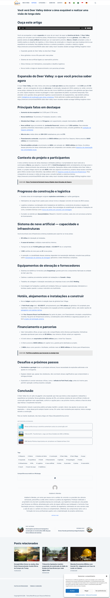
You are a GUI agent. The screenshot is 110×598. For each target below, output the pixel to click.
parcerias (67, 463)
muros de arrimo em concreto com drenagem (57, 209)
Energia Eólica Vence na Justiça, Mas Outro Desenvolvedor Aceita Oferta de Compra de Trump (26, 566)
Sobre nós (52, 2)
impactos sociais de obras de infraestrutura (72, 172)
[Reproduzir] (20, 28)
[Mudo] (85, 28)
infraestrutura (22, 463)
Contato (59, 2)
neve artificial (49, 463)
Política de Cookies (80, 595)
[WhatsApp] (55, 478)
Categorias (42, 2)
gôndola (60, 459)
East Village (74, 456)
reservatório (85, 463)
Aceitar (72, 591)
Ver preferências (100, 591)
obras (59, 463)
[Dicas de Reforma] (17, 3)
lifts (31, 463)
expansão (21, 459)
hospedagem (70, 459)
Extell (41, 459)
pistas (76, 463)
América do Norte (41, 456)
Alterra (30, 456)
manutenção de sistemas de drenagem (37, 257)
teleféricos (42, 467)
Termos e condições (36, 586)
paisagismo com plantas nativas (31, 310)
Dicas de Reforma (45, 596)
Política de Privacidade (91, 595)
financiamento (50, 459)
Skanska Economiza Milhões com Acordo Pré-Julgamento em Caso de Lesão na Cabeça (82, 566)
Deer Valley (63, 456)
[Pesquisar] (95, 3)
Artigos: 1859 (55, 515)
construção (53, 456)
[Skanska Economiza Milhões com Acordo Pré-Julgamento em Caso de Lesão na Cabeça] (83, 554)
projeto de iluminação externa (34, 319)
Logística (39, 463)
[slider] (89, 28)
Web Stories (25, 2)
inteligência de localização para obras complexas (38, 97)
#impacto (21, 456)
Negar (86, 591)
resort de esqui (31, 467)
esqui (83, 456)
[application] (55, 28)
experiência (32, 459)
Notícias (34, 2)
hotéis (80, 459)
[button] (106, 576)
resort (20, 467)
